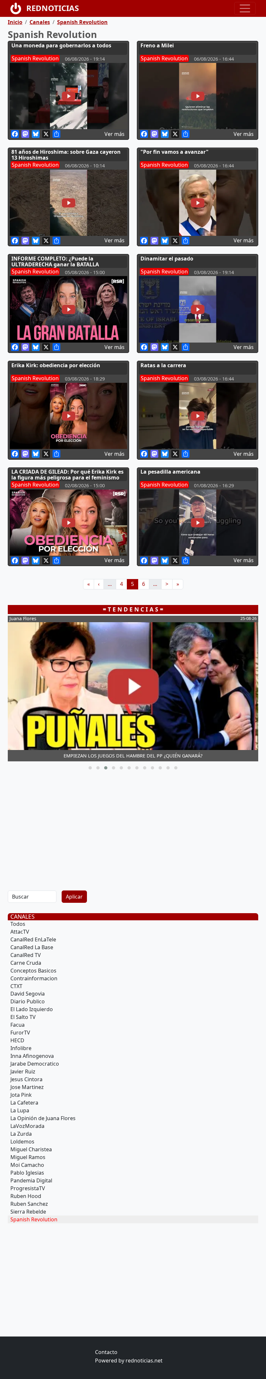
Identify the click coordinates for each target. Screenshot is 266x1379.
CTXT (16, 986)
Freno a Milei (157, 45)
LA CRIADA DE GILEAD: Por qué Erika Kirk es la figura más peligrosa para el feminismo (67, 474)
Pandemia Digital (31, 1180)
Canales (40, 22)
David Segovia (27, 993)
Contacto (106, 1352)
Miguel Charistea (31, 1149)
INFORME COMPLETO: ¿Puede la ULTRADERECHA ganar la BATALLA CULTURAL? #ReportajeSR (55, 264)
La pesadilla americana (170, 471)
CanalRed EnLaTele (33, 939)
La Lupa (19, 1110)
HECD (17, 1040)
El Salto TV (23, 1017)
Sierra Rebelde (28, 1211)
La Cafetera (24, 1102)
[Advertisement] (133, 829)
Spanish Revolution (82, 22)
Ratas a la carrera (163, 365)
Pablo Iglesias (27, 1172)
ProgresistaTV (27, 1188)
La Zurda (21, 1133)
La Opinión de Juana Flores (43, 1118)
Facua (17, 1024)
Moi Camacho (27, 1164)
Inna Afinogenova (32, 1055)
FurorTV (20, 1032)
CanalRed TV (25, 955)
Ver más (114, 134)
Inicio (15, 22)
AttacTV (19, 931)
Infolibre (20, 1048)
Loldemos (22, 1141)
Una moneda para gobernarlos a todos (61, 45)
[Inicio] (18, 8)
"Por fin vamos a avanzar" (174, 151)
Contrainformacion (33, 978)
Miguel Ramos (27, 1157)
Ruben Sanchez (29, 1203)
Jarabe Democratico (34, 1063)
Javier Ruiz (22, 1071)
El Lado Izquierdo (31, 1009)
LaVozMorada (27, 1126)
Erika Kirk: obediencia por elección (55, 365)
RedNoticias (52, 8)
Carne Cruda (25, 962)
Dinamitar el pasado (166, 258)
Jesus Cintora (26, 1079)
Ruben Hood (25, 1196)
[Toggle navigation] (245, 8)
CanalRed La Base (31, 947)
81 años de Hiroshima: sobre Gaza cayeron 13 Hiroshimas (66, 154)
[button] (90, 768)
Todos (17, 923)
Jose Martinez (27, 1087)
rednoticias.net (144, 1360)
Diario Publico (27, 1001)
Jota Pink (21, 1094)
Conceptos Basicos (33, 970)
